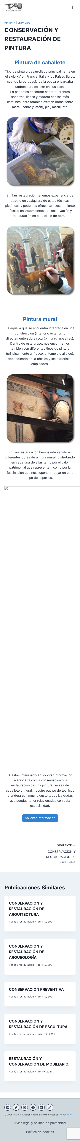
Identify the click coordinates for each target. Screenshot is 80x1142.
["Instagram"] (24, 1107)
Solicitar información (40, 818)
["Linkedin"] (41, 1107)
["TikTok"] (50, 1107)
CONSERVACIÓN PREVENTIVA (36, 989)
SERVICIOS (23, 22)
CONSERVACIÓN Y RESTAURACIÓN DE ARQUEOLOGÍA (26, 952)
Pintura (9, 22)
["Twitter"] (16, 1107)
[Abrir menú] (72, 7)
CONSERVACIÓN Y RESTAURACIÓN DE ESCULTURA (61, 854)
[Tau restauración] (14, 7)
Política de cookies (40, 1132)
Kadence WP (66, 1114)
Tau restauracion (24, 921)
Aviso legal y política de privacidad (40, 1123)
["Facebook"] (7, 1107)
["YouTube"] (33, 1107)
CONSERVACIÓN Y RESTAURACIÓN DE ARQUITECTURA (26, 909)
